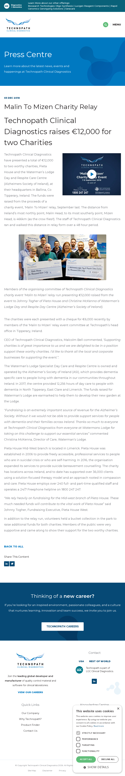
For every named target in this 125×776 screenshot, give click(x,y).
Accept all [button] (86, 759)
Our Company (30, 713)
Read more (99, 726)
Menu (117, 24)
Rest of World (100, 661)
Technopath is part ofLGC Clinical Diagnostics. (100, 670)
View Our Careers (30, 692)
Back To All (13, 546)
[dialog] (97, 739)
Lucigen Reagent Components (92, 6)
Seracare (70, 8)
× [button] (118, 708)
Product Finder (30, 724)
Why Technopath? (30, 719)
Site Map (32, 770)
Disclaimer (47, 770)
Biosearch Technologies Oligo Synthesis (50, 6)
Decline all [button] (108, 759)
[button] (97, 767)
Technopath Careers (62, 626)
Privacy (62, 770)
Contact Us (30, 730)
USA (81, 661)
